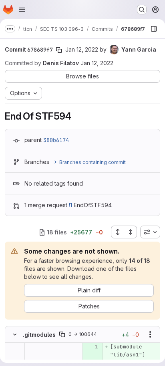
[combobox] (150, 232)
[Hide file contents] (15, 334)
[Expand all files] (117, 232)
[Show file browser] (153, 28)
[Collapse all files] (130, 232)
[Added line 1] (91, 347)
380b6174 (56, 140)
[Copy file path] (62, 334)
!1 (70, 205)
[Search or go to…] (142, 9)
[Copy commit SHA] (59, 50)
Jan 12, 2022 (81, 49)
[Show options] (150, 334)
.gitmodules (39, 334)
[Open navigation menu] (22, 9)
